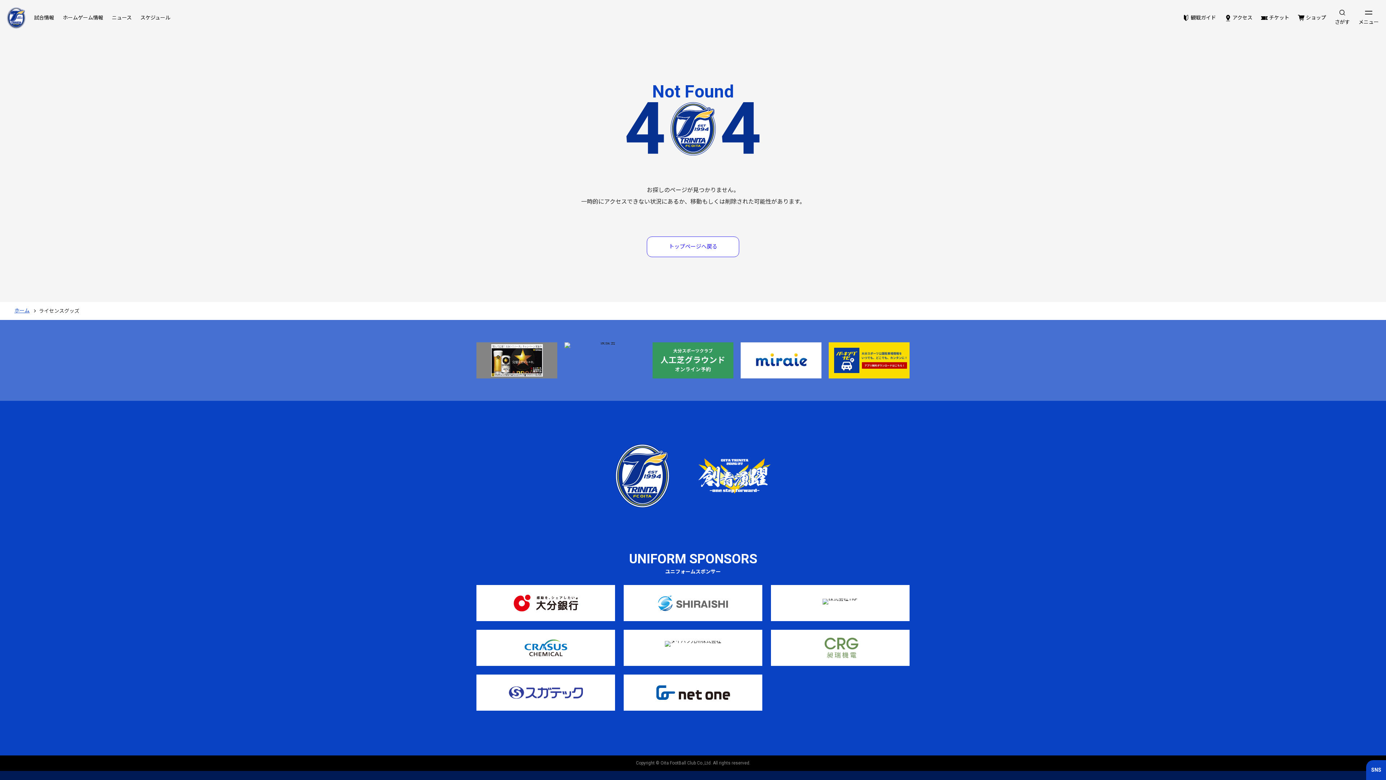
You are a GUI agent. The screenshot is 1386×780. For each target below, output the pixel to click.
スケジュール (155, 18)
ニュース (122, 18)
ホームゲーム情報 (83, 18)
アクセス (1242, 18)
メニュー (1369, 22)
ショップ (1316, 18)
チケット (1279, 18)
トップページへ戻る (693, 246)
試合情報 (44, 18)
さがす (1342, 22)
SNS (1376, 770)
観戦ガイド (1203, 18)
